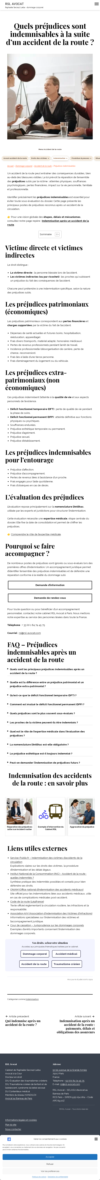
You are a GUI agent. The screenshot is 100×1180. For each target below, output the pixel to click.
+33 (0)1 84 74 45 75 (74, 1080)
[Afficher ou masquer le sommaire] (56, 234)
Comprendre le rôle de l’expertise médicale (36, 534)
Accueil (10, 166)
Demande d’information (50, 585)
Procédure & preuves (80, 158)
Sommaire (46, 234)
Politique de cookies (39, 1177)
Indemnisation (59, 158)
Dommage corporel (23, 166)
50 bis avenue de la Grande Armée (70, 1070)
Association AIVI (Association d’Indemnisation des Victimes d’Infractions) (51, 913)
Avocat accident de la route (15, 158)
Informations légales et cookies (21, 1120)
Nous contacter (13, 1129)
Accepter (50, 1157)
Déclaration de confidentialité (58, 1177)
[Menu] (97, 4)
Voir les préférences (50, 1171)
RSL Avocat (14, 3)
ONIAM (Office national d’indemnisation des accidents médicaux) (46, 889)
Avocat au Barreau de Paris (18, 1098)
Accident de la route (43, 166)
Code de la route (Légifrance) (27, 901)
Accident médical (66, 953)
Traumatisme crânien (67, 964)
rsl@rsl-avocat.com (30, 632)
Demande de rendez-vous (50, 597)
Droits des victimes (39, 158)
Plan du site (10, 1124)
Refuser (50, 1164)
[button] (96, 1139)
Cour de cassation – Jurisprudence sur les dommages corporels (47, 925)
